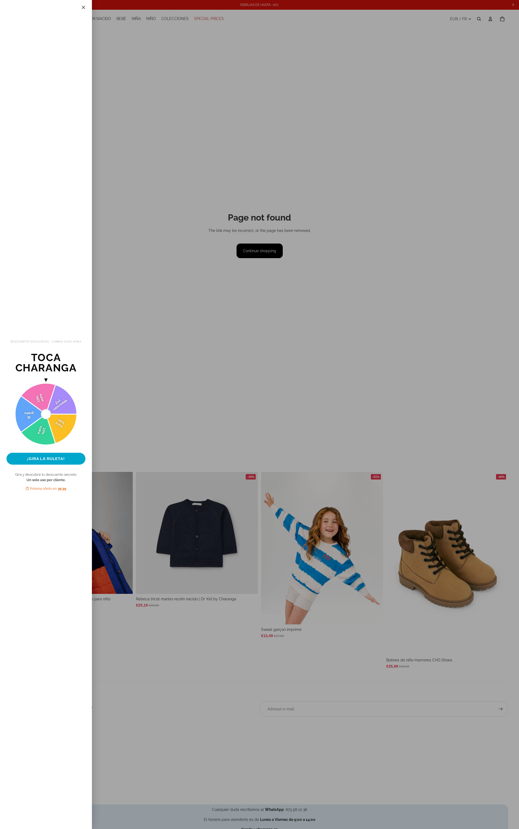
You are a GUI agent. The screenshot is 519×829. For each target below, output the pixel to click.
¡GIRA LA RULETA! (46, 459)
